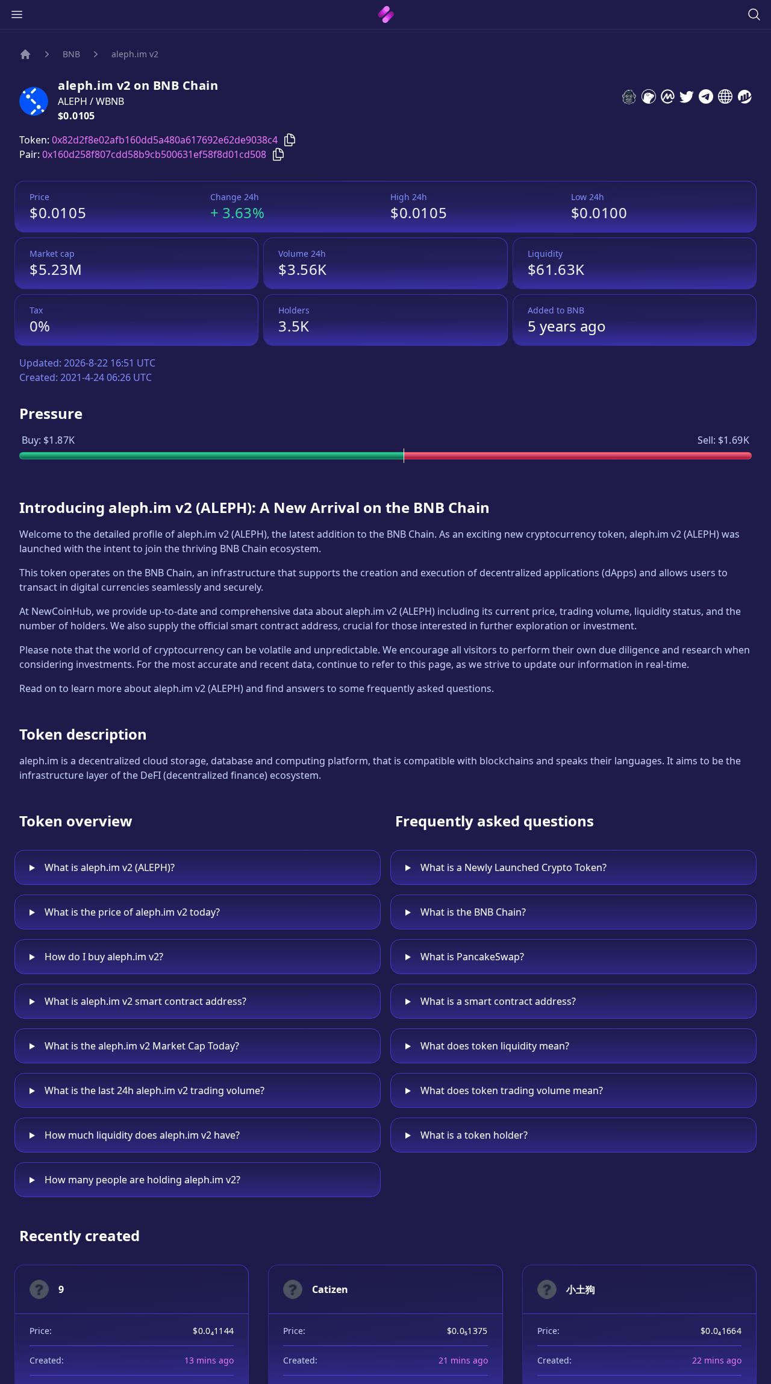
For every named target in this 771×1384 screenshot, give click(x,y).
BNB (71, 54)
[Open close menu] (17, 14)
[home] (385, 14)
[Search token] (754, 14)
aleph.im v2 (134, 54)
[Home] (25, 54)
